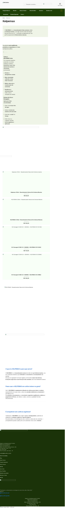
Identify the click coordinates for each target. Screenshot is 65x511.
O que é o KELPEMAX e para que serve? (19, 369)
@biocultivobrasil (4, 493)
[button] (61, 10)
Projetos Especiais (4, 462)
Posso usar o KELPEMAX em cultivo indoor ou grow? (23, 386)
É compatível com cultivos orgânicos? (18, 412)
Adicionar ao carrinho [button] (26, 194)
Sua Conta (60, 5)
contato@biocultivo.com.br (5, 453)
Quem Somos (3, 460)
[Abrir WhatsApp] (62, 508)
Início (4, 17)
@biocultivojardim (5, 495)
